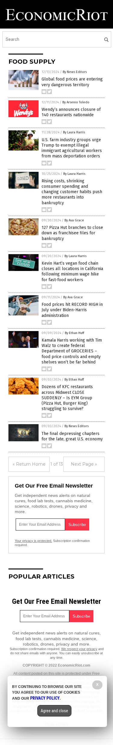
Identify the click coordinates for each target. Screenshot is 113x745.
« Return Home (29, 464)
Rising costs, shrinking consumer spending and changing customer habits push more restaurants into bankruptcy (72, 191)
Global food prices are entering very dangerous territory (72, 82)
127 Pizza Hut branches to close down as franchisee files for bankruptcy (72, 233)
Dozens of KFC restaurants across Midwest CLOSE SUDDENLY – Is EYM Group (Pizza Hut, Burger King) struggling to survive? (67, 397)
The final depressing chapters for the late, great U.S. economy (72, 436)
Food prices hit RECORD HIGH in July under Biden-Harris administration (72, 310)
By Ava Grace (74, 220)
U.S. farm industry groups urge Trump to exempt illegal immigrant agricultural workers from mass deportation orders (72, 148)
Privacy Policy (45, 698)
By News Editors (75, 72)
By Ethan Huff (74, 333)
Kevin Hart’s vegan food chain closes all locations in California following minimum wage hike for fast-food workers (72, 271)
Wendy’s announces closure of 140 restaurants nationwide (71, 112)
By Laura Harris (74, 132)
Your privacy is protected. (33, 541)
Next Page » (84, 464)
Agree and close (54, 710)
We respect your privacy (79, 649)
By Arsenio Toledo (75, 102)
